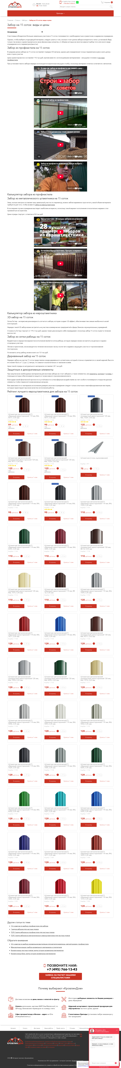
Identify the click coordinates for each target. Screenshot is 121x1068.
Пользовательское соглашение (34, 1043)
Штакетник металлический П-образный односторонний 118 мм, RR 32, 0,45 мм (59, 591)
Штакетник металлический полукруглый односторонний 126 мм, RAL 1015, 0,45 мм (23, 591)
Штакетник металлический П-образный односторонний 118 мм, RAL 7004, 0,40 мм (96, 503)
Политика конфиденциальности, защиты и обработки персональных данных (48, 1041)
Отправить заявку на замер (37, 1047)
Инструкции (38, 1045)
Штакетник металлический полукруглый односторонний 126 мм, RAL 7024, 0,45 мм (59, 459)
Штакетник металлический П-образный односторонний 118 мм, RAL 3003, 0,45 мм (60, 897)
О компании (49, 1043)
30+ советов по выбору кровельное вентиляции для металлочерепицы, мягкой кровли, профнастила (50, 944)
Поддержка (51, 1047)
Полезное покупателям (50, 1045)
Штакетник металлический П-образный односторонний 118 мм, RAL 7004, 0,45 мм (96, 591)
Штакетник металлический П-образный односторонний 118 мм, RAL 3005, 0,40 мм (60, 547)
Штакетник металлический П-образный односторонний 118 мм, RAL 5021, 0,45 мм (60, 809)
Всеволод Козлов (77, 1061)
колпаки (101, 374)
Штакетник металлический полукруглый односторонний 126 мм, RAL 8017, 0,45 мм (96, 634)
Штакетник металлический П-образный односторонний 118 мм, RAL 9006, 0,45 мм (24, 722)
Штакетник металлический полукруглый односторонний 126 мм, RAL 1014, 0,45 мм (96, 678)
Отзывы (72, 1028)
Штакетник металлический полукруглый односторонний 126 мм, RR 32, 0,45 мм (96, 547)
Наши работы (48, 1028)
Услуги (25, 1028)
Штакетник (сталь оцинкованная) (94, 458)
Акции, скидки (64, 1043)
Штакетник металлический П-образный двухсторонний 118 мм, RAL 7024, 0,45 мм (59, 503)
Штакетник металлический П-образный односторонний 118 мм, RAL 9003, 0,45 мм (60, 722)
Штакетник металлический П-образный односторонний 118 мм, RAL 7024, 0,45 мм (24, 766)
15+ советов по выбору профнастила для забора (29, 926)
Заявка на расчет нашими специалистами (60, 976)
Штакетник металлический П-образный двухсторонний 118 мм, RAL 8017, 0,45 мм (23, 416)
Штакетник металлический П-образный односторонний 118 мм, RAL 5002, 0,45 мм (24, 853)
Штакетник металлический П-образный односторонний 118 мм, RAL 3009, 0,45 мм (96, 853)
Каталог (13, 1028)
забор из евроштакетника (45, 205)
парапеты (93, 374)
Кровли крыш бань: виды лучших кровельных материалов (33, 954)
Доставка (37, 1028)
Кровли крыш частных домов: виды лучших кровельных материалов (37, 950)
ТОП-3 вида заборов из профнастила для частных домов (32, 932)
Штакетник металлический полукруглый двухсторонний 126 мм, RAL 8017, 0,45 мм (23, 459)
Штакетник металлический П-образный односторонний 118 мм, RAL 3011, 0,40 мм (24, 634)
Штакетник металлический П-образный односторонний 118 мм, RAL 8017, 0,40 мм (24, 503)
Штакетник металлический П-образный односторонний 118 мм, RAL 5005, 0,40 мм (60, 634)
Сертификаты (29, 1045)
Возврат (56, 1043)
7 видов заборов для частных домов (25, 929)
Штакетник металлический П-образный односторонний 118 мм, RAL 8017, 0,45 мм (60, 416)
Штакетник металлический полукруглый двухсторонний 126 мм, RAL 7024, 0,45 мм (95, 416)
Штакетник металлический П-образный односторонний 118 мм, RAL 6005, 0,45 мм (96, 766)
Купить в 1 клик (32, 433)
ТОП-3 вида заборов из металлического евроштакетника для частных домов (40, 935)
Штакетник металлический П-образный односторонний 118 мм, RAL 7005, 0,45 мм (60, 766)
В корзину (16, 433)
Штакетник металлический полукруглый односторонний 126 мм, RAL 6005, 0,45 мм (59, 678)
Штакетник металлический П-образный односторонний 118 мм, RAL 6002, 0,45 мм (24, 809)
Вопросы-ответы (70, 1045)
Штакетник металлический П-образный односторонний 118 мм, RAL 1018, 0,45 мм (96, 897)
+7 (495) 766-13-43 (68, 1)
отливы (109, 374)
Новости (72, 1043)
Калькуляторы (84, 1028)
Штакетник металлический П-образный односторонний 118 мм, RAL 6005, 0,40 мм (24, 547)
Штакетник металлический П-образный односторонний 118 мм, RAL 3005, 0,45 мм (24, 897)
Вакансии (61, 1045)
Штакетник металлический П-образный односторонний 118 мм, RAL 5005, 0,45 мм (96, 809)
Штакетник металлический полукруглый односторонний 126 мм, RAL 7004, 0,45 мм (23, 678)
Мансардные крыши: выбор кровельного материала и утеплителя (36, 947)
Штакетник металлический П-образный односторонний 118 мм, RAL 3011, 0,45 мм (60, 853)
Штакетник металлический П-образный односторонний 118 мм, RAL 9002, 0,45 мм (96, 722)
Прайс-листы (60, 1028)
